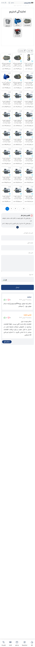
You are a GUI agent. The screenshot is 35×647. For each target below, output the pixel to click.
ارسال (17, 287)
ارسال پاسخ (7, 342)
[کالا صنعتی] (28, 3)
